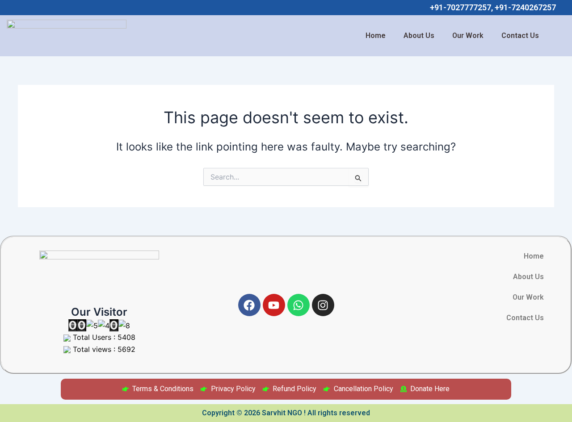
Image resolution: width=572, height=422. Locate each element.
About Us (419, 35)
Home (376, 35)
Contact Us (520, 35)
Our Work (468, 35)
